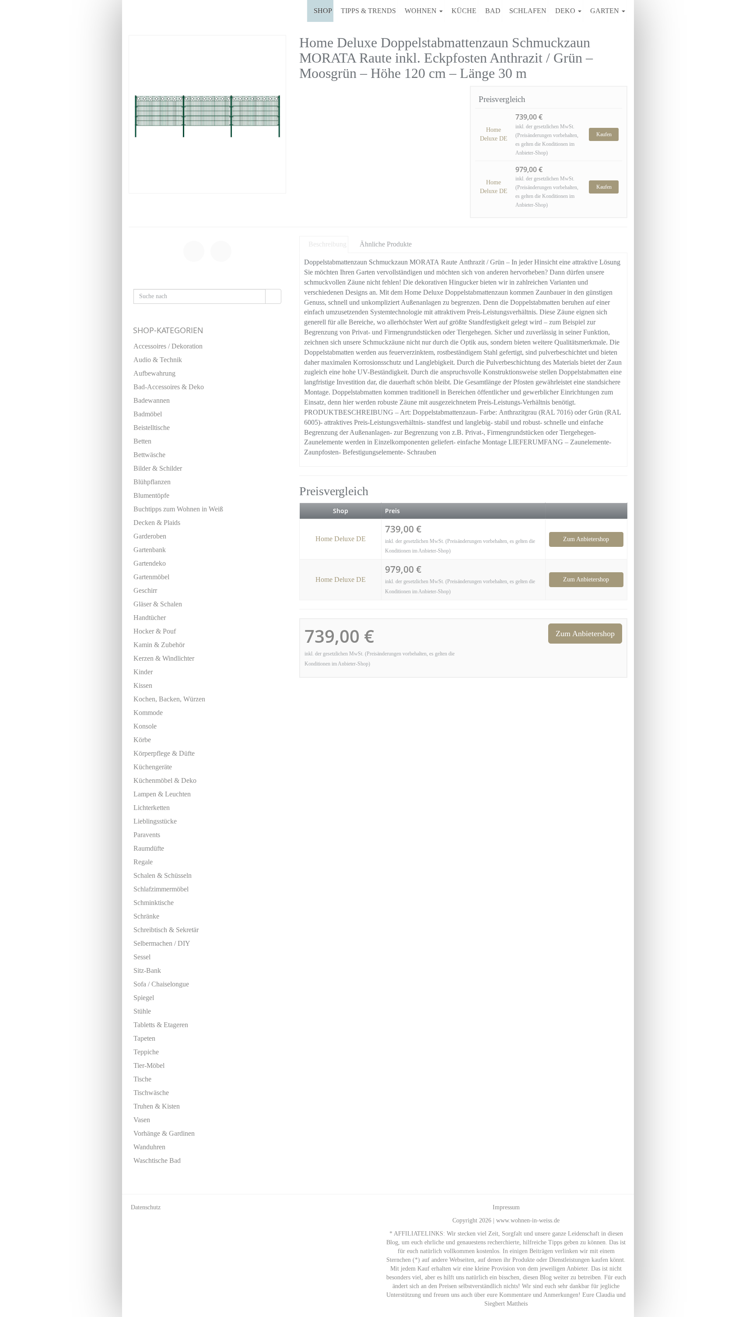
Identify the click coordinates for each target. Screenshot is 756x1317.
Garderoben (149, 536)
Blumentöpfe (151, 495)
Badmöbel (147, 414)
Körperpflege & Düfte (164, 753)
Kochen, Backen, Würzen (169, 699)
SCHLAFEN (527, 10)
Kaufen (604, 134)
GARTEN (605, 10)
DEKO (566, 10)
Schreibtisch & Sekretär (166, 929)
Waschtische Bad (157, 1160)
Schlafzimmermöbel (161, 889)
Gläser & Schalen (157, 604)
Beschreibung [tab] (327, 244)
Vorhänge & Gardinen (164, 1133)
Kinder (143, 672)
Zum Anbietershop (586, 539)
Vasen (141, 1119)
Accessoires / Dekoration (168, 346)
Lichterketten (151, 807)
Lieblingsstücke (155, 821)
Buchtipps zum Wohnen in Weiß (178, 509)
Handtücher (149, 617)
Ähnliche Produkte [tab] (386, 244)
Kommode (148, 712)
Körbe (142, 739)
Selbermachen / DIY (161, 943)
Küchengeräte (152, 767)
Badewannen (151, 400)
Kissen (142, 685)
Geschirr (145, 590)
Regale (143, 862)
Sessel (141, 957)
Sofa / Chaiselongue (161, 984)
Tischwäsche (151, 1092)
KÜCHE (464, 10)
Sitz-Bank (147, 970)
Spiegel (143, 997)
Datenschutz (146, 1207)
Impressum (506, 1207)
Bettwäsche (149, 454)
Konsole (145, 726)
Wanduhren (149, 1147)
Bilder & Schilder (157, 468)
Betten (142, 441)
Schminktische (153, 902)
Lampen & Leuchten (162, 794)
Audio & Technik (157, 359)
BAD (492, 10)
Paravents (146, 834)
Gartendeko (149, 563)
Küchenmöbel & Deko (164, 780)
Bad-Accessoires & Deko (168, 387)
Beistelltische (151, 427)
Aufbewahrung (154, 373)
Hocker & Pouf (154, 631)
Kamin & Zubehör (159, 644)
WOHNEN (421, 10)
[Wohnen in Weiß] (128, 11)
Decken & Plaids (156, 522)
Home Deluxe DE (494, 134)
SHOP (323, 10)
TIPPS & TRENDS (368, 10)
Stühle (142, 1011)
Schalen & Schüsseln (162, 875)
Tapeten (144, 1038)
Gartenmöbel (151, 577)
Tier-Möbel (148, 1065)
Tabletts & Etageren (160, 1024)
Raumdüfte (148, 848)
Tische (142, 1079)
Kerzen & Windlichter (163, 658)
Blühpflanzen (152, 482)
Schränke (146, 916)
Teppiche (146, 1052)
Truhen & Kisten (156, 1106)
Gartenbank (149, 549)
